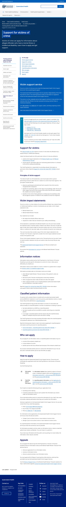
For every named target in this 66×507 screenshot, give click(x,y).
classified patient (40, 301)
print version (43, 377)
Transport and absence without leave (8, 110)
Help (30, 502)
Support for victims (26, 62)
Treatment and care (7, 65)
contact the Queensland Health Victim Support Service (48, 463)
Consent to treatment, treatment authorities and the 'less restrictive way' (8, 82)
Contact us (6, 493)
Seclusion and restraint (8, 114)
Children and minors (7, 72)
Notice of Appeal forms (30, 462)
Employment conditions (20, 490)
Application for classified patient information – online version (47, 382)
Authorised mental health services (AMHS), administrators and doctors (9, 127)
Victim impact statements (28, 64)
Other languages (32, 500)
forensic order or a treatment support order (33, 268)
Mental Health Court (47, 159)
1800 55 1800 (37, 128)
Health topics (25, 21)
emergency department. (40, 141)
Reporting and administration (6, 122)
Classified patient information (29, 68)
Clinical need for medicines (8, 106)
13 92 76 (33, 135)
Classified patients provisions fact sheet (36, 329)
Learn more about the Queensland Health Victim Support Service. (36, 110)
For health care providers (29, 23)
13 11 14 (33, 127)
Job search (20, 488)
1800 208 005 (25, 105)
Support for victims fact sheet (44, 169)
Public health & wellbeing (13, 21)
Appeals (24, 74)
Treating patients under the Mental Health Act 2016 (14, 25)
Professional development (21, 494)
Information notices (27, 66)
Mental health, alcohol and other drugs (11, 23)
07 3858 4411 (33, 105)
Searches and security (7, 118)
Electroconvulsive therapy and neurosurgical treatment (8, 102)
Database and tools (21, 500)
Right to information (31, 491)
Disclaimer (31, 486)
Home (3, 21)
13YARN (26, 135)
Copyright (31, 484)
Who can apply (25, 70)
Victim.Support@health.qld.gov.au (34, 406)
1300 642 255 (37, 130)
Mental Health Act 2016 (28, 151)
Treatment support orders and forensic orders (8, 92)
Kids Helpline (30, 128)
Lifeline (29, 127)
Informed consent (22, 497)
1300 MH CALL (30, 130)
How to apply (25, 72)
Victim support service (27, 60)
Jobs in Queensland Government (33, 497)
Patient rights (6, 69)
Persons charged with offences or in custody (8, 87)
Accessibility (31, 494)
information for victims (34, 249)
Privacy (30, 488)
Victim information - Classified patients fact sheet (38, 327)
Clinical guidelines (21, 485)
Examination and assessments (6, 76)
